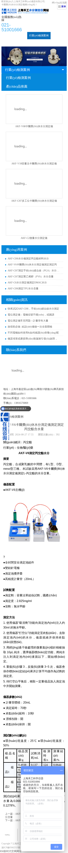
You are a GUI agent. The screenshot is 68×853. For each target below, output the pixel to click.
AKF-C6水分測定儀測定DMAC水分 (27, 282)
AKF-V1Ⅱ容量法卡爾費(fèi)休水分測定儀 (34, 163)
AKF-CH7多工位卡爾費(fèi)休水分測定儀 (34, 200)
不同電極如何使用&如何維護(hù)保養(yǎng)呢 (33, 332)
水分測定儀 (19, 35)
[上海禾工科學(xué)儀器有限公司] (28, 8)
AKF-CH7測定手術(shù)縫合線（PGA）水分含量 (34, 270)
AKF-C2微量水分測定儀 (34, 238)
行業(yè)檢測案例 (39, 35)
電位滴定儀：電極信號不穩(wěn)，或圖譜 (31, 314)
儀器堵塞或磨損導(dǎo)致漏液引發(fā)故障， (32, 338)
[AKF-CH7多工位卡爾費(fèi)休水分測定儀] (34, 183)
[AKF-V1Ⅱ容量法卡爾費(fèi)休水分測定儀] (34, 146)
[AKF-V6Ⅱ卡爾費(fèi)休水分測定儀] (34, 109)
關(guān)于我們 (49, 42)
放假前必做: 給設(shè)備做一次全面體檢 (30, 326)
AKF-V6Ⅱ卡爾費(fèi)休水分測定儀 (34, 126)
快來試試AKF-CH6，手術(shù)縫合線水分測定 (33, 308)
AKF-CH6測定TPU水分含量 (23, 288)
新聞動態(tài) (10, 42)
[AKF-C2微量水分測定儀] (34, 221)
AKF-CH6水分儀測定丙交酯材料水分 (28, 258)
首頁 (6, 35)
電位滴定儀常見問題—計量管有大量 (28, 320)
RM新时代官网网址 (11, 851)
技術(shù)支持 (29, 42)
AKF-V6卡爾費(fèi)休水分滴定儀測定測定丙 (32, 264)
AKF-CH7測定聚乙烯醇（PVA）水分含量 (30, 276)
